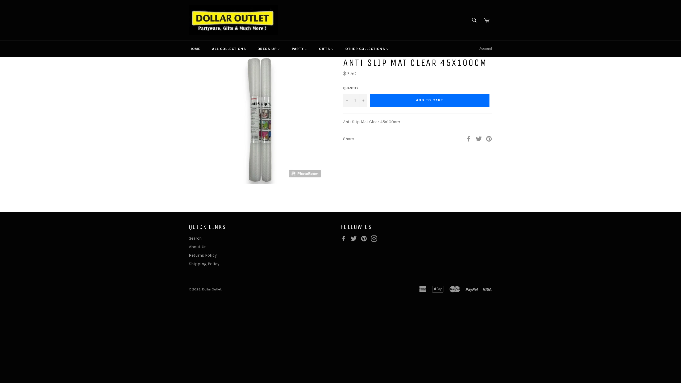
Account (485, 49)
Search (195, 238)
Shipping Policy (204, 263)
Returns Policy (203, 255)
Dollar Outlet (211, 289)
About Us (197, 246)
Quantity (350, 88)
